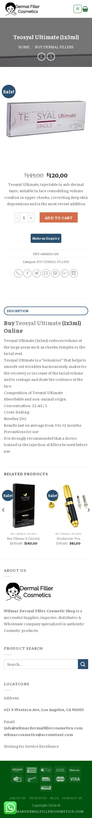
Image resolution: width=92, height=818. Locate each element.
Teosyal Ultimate (38, 322)
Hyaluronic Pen (68, 538)
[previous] (3, 520)
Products (38, 798)
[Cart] (85, 9)
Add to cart (59, 217)
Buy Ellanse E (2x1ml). (23, 538)
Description (18, 311)
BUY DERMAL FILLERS (54, 46)
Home (24, 46)
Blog (54, 798)
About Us (17, 798)
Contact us (72, 798)
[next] (88, 520)
